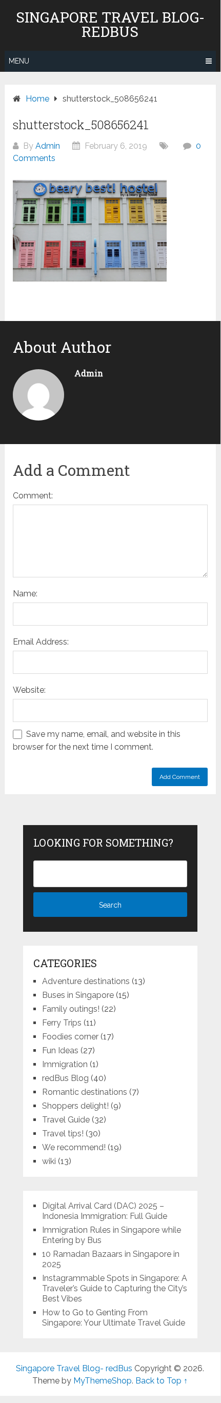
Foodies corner (70, 1036)
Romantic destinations (84, 1092)
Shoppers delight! (75, 1106)
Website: (29, 690)
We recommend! (74, 1147)
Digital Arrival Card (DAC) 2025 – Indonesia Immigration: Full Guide (104, 1211)
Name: (25, 593)
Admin (47, 146)
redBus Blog (65, 1078)
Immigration (65, 1064)
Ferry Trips (62, 1023)
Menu (19, 61)
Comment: (33, 495)
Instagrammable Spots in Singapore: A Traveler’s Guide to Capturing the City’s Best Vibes (114, 1288)
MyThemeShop (102, 1381)
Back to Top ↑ (161, 1381)
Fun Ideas (60, 1050)
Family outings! (70, 1009)
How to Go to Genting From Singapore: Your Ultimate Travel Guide (113, 1318)
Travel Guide (66, 1120)
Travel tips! (63, 1133)
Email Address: (41, 642)
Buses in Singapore (78, 995)
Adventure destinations (86, 981)
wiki (49, 1161)
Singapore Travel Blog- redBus (110, 24)
